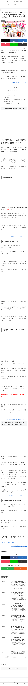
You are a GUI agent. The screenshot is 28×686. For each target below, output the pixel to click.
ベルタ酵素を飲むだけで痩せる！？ (11, 90)
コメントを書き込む (14, 668)
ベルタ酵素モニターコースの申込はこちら (16, 419)
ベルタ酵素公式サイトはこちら (19, 82)
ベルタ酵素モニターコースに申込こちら (17, 236)
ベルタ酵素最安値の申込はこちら (19, 546)
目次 (12, 87)
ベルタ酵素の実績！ (9, 92)
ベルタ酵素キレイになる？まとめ (12, 103)
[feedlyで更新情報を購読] (7, 568)
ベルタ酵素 (5, 551)
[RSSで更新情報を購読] (20, 568)
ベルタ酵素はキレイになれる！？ (12, 93)
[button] (22, 44)
